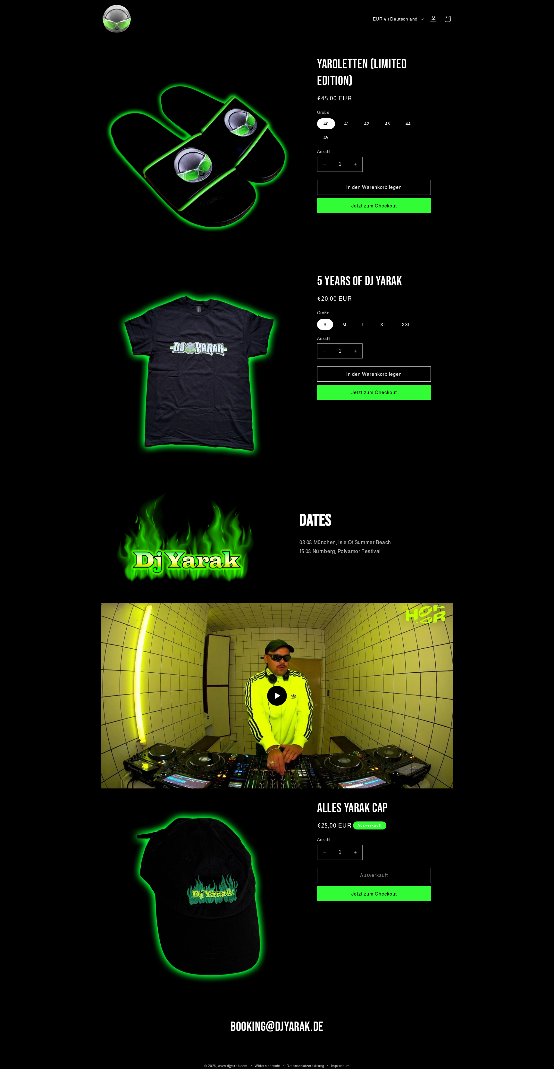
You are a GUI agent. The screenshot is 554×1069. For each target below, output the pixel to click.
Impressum (340, 1066)
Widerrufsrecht (267, 1066)
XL (383, 324)
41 (346, 123)
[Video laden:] (277, 696)
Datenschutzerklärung (305, 1066)
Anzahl (323, 151)
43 (387, 123)
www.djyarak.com (233, 1066)
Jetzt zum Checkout (374, 205)
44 (408, 123)
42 (366, 123)
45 (326, 137)
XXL (406, 324)
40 (326, 123)
